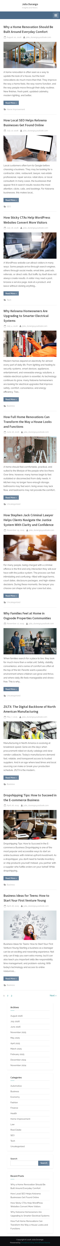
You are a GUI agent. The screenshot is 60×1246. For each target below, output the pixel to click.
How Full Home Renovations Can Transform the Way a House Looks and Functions (27, 422)
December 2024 (18, 1060)
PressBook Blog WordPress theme (35, 1243)
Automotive (16, 1086)
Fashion (14, 1102)
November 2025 (18, 1032)
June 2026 (15, 1027)
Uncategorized (13, 504)
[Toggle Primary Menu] (56, 15)
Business (11, 406)
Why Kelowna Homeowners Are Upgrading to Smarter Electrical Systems (26, 316)
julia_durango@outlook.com (38, 37)
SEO (9, 207)
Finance (14, 1108)
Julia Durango (30, 4)
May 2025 (15, 1038)
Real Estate (15, 1130)
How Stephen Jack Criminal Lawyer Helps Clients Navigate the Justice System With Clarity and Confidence (28, 520)
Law (12, 1124)
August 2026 (16, 1016)
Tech (9, 300)
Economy (15, 1097)
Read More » (12, 103)
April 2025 (15, 1043)
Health (13, 1113)
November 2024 (18, 1065)
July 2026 (15, 1021)
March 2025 (16, 1049)
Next (52, 995)
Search (13, 1158)
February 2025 (17, 1054)
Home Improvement (16, 109)
